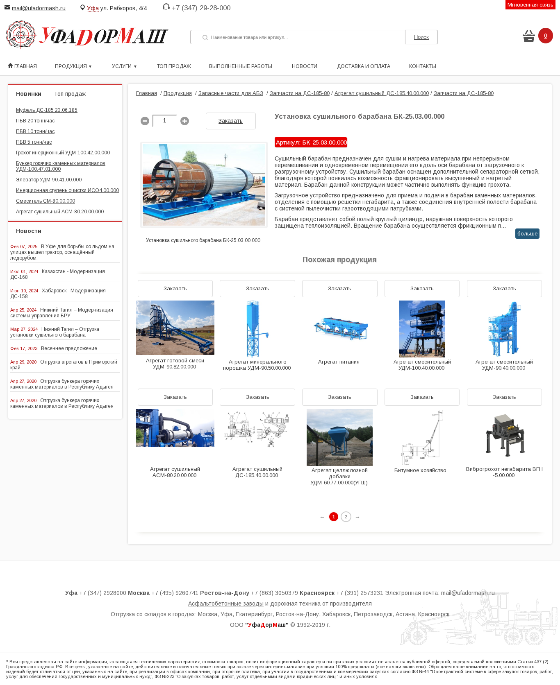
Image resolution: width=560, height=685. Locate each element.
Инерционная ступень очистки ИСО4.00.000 (67, 190)
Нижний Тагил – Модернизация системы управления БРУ (61, 313)
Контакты (422, 66)
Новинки (28, 93)
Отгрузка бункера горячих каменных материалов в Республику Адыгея (62, 384)
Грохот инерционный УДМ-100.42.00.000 (63, 153)
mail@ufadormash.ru (39, 8)
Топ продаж (174, 66)
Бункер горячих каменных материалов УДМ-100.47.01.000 (60, 166)
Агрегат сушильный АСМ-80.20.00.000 (60, 212)
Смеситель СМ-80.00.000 (45, 201)
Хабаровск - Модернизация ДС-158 (58, 293)
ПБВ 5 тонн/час (34, 142)
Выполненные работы (240, 66)
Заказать (231, 121)
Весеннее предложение (69, 348)
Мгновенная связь (530, 5)
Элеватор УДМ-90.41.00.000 (49, 180)
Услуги (122, 66)
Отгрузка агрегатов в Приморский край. (63, 365)
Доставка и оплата (363, 66)
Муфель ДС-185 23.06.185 (46, 110)
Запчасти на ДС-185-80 (300, 93)
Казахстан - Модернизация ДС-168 (57, 274)
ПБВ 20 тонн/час (35, 121)
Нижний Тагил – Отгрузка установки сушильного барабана (54, 332)
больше (527, 234)
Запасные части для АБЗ (230, 93)
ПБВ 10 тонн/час (35, 131)
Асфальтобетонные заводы (226, 603)
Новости (304, 66)
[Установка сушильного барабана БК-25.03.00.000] (204, 234)
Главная (25, 66)
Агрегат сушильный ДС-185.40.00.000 (382, 93)
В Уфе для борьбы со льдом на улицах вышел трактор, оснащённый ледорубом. (62, 252)
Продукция (178, 93)
